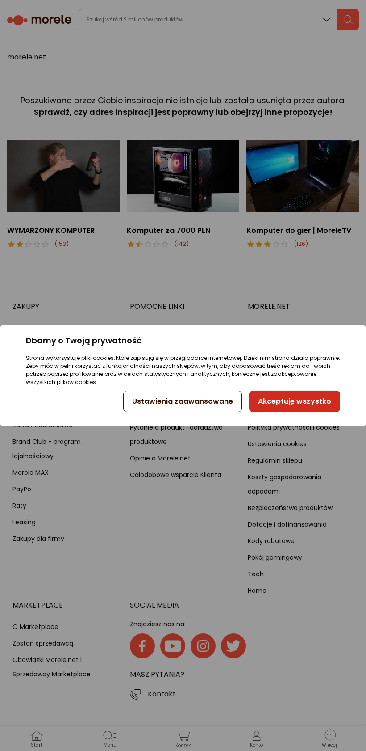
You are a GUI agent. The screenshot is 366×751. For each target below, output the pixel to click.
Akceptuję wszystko (294, 401)
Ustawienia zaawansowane (182, 401)
